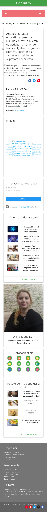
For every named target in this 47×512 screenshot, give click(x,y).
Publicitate (7, 459)
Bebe (22, 23)
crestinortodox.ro (10, 491)
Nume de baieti (9, 479)
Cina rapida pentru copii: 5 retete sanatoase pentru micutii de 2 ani (31, 393)
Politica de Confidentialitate (14, 455)
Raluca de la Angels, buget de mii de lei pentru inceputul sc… (31, 267)
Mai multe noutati (30, 279)
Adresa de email (11, 187)
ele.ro (16, 489)
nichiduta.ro (19, 111)
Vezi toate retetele (29, 434)
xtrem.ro (7, 496)
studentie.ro (14, 494)
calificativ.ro (25, 494)
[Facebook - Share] (30, 80)
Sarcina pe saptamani (12, 472)
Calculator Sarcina (10, 469)
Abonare (23, 199)
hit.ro (5, 494)
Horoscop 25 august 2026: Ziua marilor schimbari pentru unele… (31, 238)
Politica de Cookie (10, 457)
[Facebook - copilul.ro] (43, 507)
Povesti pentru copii (11, 474)
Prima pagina (8, 23)
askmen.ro (36, 494)
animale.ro (39, 491)
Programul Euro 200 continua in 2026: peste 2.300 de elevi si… (31, 248)
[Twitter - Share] (34, 80)
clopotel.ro (7, 489)
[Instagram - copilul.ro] (39, 507)
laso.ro (30, 491)
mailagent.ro (25, 489)
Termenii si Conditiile (11, 452)
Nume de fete (9, 477)
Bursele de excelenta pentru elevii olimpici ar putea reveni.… (31, 258)
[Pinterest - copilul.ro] (27, 507)
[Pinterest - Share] (39, 80)
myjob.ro (22, 491)
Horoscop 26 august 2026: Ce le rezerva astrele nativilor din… (31, 229)
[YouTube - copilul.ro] (31, 507)
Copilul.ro (23, 3)
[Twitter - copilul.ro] (35, 507)
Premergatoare (37, 23)
